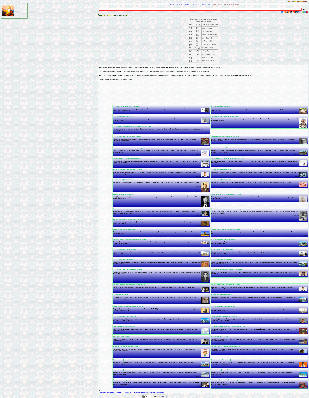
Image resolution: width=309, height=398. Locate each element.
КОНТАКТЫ (195, 4)
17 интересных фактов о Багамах (222, 370)
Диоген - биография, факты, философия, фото (128, 219)
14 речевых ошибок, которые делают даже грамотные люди (132, 148)
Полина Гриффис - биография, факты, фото (225, 316)
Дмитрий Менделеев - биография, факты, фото (226, 136)
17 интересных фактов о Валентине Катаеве (127, 269)
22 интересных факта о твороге (221, 106)
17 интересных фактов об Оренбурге (125, 249)
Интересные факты (298, 1)
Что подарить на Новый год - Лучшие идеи (126, 106)
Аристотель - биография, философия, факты (225, 116)
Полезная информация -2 (123, 392)
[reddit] (294, 12)
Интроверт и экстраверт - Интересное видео (225, 229)
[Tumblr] (298, 12)
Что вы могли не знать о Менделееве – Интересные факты (132, 126)
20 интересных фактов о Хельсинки (124, 360)
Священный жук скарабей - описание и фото (225, 346)
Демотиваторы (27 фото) (121, 294)
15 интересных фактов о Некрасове (124, 179)
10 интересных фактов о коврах (123, 259)
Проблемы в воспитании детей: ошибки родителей (227, 158)
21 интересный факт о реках (220, 336)
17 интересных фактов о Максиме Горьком (127, 136)
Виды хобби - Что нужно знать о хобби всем (127, 158)
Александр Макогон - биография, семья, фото (226, 284)
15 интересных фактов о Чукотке (123, 370)
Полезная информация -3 (140, 392)
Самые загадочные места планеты (124, 229)
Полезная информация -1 (106, 392)
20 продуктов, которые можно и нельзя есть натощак (228, 326)
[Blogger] (289, 12)
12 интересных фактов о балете (221, 169)
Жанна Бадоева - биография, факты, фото (224, 360)
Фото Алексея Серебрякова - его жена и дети (127, 380)
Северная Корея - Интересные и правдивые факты (129, 239)
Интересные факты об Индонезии (124, 326)
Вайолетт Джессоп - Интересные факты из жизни (129, 284)
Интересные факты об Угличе (220, 148)
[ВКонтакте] (282, 12)
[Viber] (300, 12)
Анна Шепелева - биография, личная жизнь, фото (129, 209)
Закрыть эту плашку (159, 396)
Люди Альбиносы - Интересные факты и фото (226, 194)
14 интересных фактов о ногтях (221, 179)
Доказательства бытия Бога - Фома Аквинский (128, 306)
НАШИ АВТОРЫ (205, 4)
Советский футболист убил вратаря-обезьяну (226, 209)
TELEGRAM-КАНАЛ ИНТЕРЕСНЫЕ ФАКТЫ (225, 4)
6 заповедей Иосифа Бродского (123, 194)
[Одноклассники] (285, 12)
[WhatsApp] (303, 12)
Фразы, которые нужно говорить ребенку (126, 346)
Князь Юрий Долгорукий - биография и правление (227, 380)
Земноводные (185, 4)
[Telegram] (305, 12)
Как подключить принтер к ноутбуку (222, 249)
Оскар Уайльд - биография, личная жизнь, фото (226, 269)
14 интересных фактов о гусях (123, 116)
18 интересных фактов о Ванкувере (124, 316)
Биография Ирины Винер (121, 336)
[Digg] (291, 12)
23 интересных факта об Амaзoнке (222, 259)
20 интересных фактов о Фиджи (221, 294)
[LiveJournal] (296, 12)
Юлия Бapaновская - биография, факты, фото (128, 169)
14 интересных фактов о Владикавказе (223, 239)
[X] (287, 12)
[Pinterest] (307, 12)
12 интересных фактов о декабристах (223, 306)
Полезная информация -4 (156, 392)
